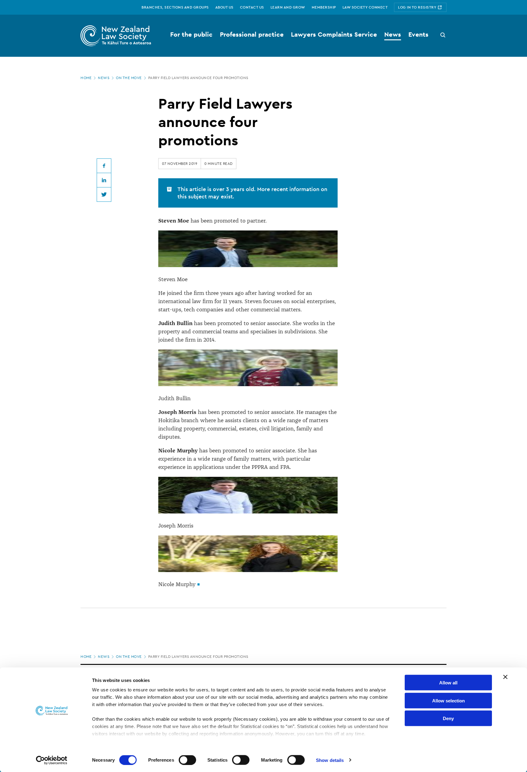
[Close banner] (505, 677)
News (103, 77)
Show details (330, 760)
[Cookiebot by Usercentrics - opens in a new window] (51, 760)
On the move (129, 77)
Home (86, 77)
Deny (448, 718)
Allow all (448, 682)
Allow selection (448, 700)
